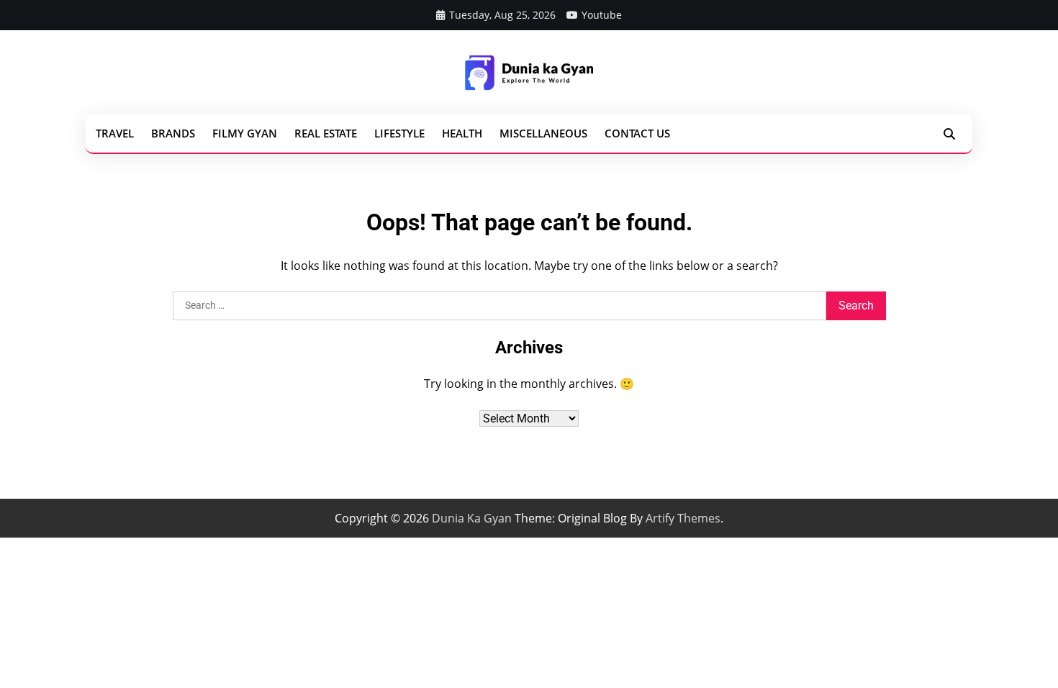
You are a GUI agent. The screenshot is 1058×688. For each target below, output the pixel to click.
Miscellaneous (543, 133)
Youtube (602, 15)
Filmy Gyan (244, 133)
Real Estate (325, 133)
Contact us (637, 133)
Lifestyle (399, 133)
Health (462, 133)
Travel (115, 133)
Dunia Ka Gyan (472, 518)
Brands (173, 133)
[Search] (949, 134)
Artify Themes (683, 518)
